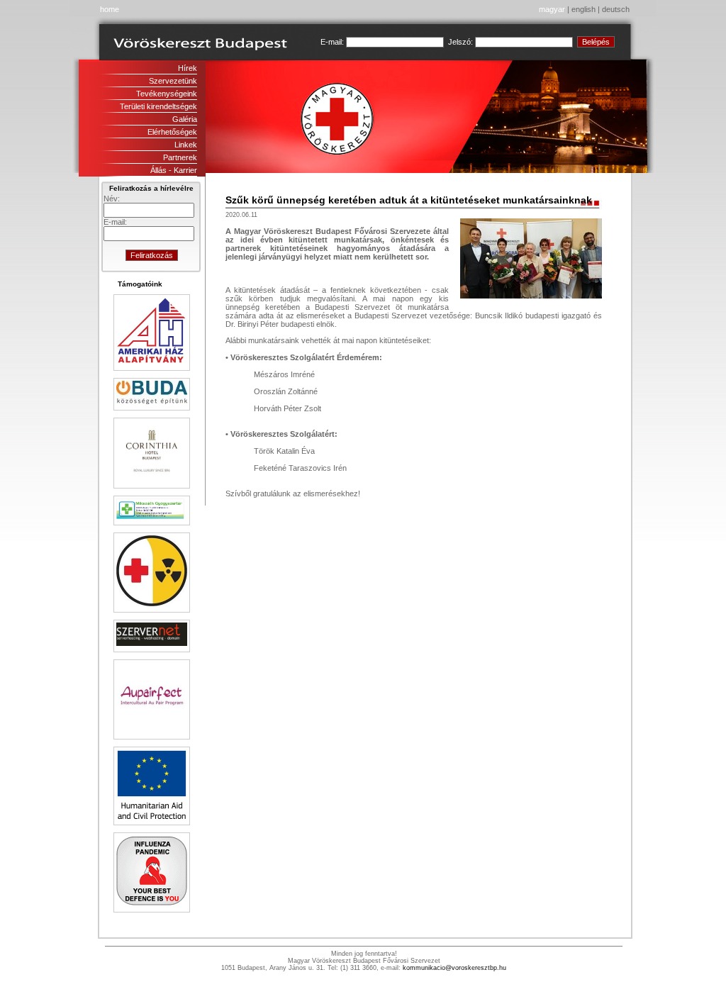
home (109, 9)
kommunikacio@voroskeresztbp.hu (454, 967)
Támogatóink (140, 284)
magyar (552, 9)
